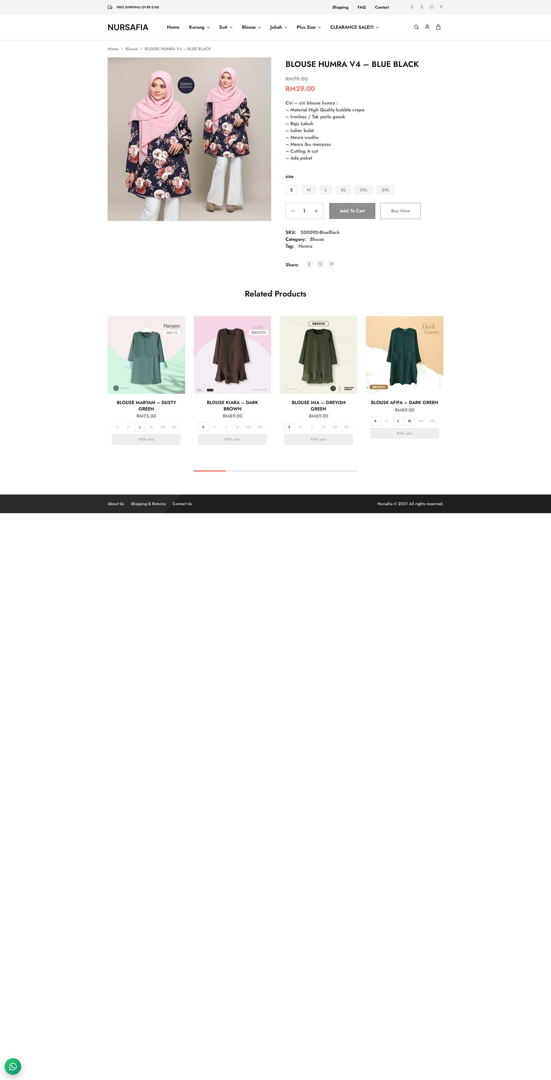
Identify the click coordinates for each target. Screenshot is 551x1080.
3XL (174, 427)
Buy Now (400, 211)
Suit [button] (223, 27)
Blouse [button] (249, 27)
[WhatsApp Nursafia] (13, 1066)
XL (151, 427)
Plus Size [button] (306, 27)
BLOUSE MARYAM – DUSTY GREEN (146, 405)
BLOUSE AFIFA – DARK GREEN (404, 402)
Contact (382, 7)
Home (173, 27)
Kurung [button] (197, 27)
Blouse (131, 49)
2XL (162, 427)
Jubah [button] (276, 27)
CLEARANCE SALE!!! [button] (352, 27)
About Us (116, 504)
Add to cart (352, 211)
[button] (292, 190)
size (290, 176)
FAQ (362, 7)
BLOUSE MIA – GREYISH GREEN (319, 405)
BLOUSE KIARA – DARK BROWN (232, 405)
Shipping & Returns (148, 504)
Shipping (340, 7)
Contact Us (182, 504)
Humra (305, 246)
